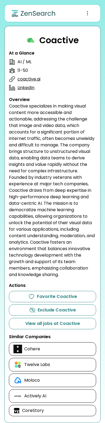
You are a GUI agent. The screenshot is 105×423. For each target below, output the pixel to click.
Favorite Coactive (57, 296)
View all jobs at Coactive (52, 323)
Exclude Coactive (57, 310)
